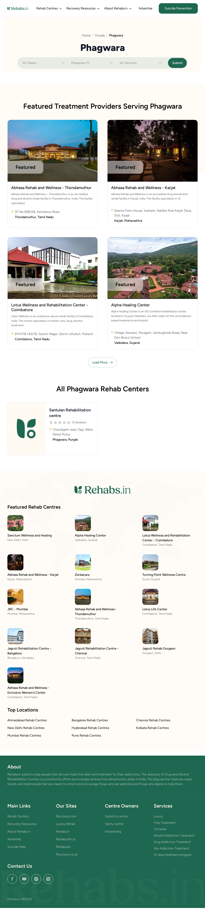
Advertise (145, 8)
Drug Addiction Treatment (172, 842)
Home (86, 35)
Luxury (158, 816)
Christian (160, 829)
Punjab (100, 35)
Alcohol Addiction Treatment (174, 835)
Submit (177, 63)
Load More (100, 362)
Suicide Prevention (178, 8)
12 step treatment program (172, 855)
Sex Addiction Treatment (171, 848)
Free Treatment (165, 823)
